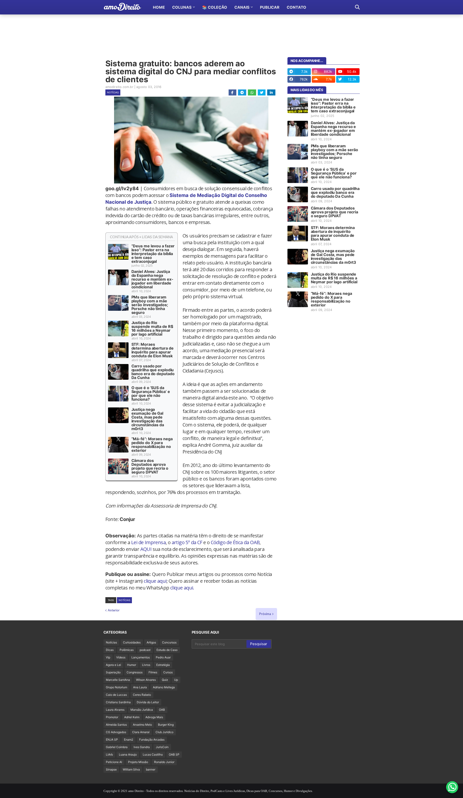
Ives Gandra (142, 747)
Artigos (151, 642)
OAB (162, 709)
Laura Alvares (115, 709)
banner (150, 769)
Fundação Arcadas (151, 739)
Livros (146, 665)
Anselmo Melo (142, 724)
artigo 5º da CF (187, 542)
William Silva (131, 769)
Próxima (265, 614)
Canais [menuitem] (241, 7)
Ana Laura (140, 687)
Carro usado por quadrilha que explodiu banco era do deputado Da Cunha (153, 371)
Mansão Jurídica (141, 709)
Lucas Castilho (153, 754)
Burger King (166, 724)
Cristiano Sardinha (118, 702)
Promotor (112, 717)
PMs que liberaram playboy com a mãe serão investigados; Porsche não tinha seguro (149, 304)
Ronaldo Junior (164, 762)
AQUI (146, 549)
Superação (113, 672)
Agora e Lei (113, 665)
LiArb (109, 754)
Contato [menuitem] (296, 7)
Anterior (114, 610)
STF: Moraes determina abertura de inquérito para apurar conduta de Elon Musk (152, 350)
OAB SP (174, 754)
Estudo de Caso (167, 650)
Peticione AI (114, 762)
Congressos (135, 672)
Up (176, 680)
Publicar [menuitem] (269, 7)
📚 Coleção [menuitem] (214, 7)
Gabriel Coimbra (117, 747)
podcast (145, 650)
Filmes (153, 672)
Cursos (168, 672)
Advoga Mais (154, 717)
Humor (131, 665)
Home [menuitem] (159, 7)
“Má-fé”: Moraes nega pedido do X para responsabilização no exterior (152, 444)
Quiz (165, 680)
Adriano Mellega (164, 687)
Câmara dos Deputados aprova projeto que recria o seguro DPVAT (149, 466)
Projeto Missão (138, 762)
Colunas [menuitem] (181, 7)
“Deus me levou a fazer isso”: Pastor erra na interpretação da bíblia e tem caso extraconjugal (153, 253)
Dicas (110, 650)
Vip (108, 657)
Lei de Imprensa (148, 542)
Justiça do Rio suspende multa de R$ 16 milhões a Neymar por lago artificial (152, 328)
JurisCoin (162, 747)
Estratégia (163, 665)
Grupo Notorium (116, 687)
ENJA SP (112, 739)
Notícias (113, 92)
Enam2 (128, 739)
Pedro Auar (163, 657)
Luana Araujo (128, 754)
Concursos (169, 642)
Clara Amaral (141, 732)
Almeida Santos (116, 724)
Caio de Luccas (116, 695)
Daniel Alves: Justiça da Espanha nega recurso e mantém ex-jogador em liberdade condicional (152, 279)
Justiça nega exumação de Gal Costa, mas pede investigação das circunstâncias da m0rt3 (147, 419)
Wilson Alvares (146, 680)
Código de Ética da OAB (235, 542)
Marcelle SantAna (118, 680)
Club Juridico (164, 732)
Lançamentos (140, 657)
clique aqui (155, 581)
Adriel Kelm (131, 717)
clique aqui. (182, 587)
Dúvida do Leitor (148, 702)
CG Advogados (116, 732)
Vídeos (120, 657)
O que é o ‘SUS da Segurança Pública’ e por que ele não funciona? (150, 393)
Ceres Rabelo (142, 695)
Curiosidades (132, 642)
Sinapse (111, 769)
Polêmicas (127, 650)
